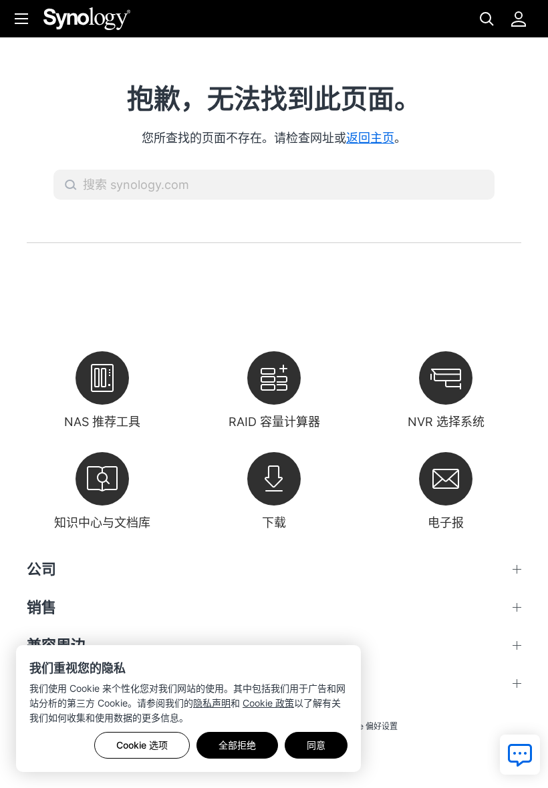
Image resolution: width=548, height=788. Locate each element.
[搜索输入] (274, 185)
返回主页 (370, 138)
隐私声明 (212, 703)
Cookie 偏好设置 (367, 726)
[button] (71, 185)
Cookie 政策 (268, 703)
